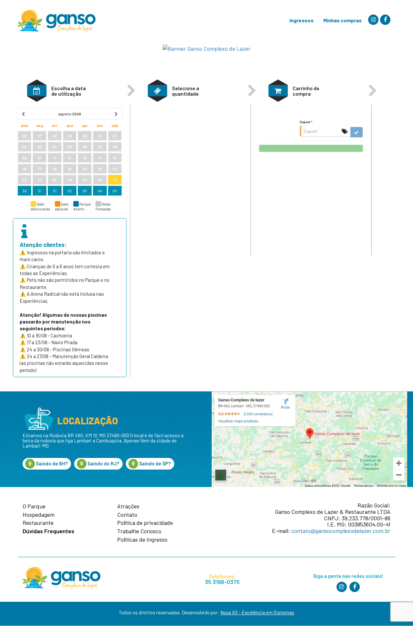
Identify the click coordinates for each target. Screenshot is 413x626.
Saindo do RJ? (102, 463)
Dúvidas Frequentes (48, 531)
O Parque (34, 506)
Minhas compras (342, 20)
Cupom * (306, 122)
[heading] (69, 114)
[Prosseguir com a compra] (311, 148)
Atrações (128, 506)
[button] (36, 90)
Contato (127, 515)
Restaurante (38, 523)
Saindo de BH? (51, 463)
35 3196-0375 (222, 581)
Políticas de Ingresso (142, 539)
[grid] (69, 152)
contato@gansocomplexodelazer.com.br (340, 530)
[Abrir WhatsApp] (393, 610)
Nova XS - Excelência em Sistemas (257, 612)
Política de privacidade (145, 523)
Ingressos (301, 20)
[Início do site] (57, 21)
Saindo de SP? (154, 463)
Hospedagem (39, 515)
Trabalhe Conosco (139, 531)
